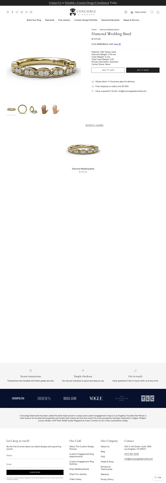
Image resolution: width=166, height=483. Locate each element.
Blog (103, 451)
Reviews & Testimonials (106, 467)
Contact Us (55, 3)
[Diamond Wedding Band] (83, 148)
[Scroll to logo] (32, 398)
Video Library (75, 479)
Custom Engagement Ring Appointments (81, 455)
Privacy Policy (50, 478)
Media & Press (107, 461)
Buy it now (142, 70)
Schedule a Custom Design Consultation (87, 3)
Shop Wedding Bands (79, 469)
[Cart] (158, 12)
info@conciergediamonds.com (138, 459)
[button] (152, 12)
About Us (105, 446)
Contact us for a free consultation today (109, 420)
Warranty (105, 474)
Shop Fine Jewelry (78, 474)
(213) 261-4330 (131, 454)
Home (94, 30)
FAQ (103, 456)
